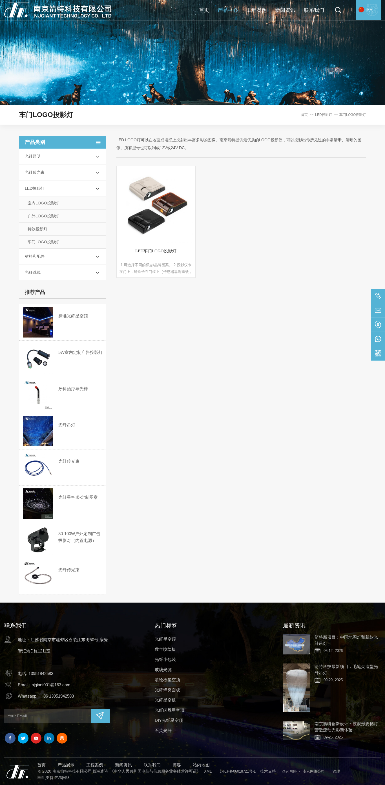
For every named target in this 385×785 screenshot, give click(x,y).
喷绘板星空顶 (167, 679)
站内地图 (201, 764)
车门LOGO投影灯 (352, 115)
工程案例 (256, 10)
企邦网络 (289, 771)
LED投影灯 (323, 115)
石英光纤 (163, 730)
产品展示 (65, 764)
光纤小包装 (165, 659)
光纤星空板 (165, 700)
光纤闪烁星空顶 (169, 710)
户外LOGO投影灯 (43, 216)
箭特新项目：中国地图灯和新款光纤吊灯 (346, 640)
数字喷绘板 (165, 649)
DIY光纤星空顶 (169, 720)
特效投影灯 (37, 229)
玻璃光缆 (163, 669)
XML (208, 771)
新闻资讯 (285, 10)
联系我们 (314, 10)
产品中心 (228, 10)
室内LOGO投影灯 (43, 203)
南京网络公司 (314, 771)
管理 (336, 771)
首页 (204, 10)
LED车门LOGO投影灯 (155, 251)
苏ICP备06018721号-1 (238, 771)
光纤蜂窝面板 (167, 689)
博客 (176, 764)
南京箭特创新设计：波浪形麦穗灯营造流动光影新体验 (346, 726)
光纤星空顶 (165, 639)
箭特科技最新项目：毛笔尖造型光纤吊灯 (346, 669)
